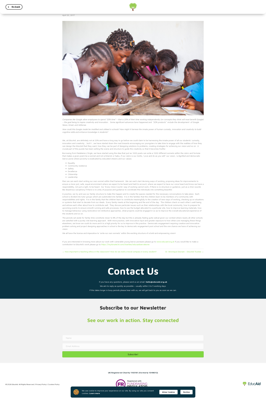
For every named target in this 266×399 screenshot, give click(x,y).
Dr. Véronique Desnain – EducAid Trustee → (184, 251)
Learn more (94, 393)
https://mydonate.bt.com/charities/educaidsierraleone (125, 244)
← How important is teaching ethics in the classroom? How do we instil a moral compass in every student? (109, 251)
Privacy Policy (40, 384)
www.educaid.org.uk (165, 241)
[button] (14, 7)
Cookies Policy (53, 384)
